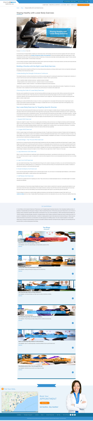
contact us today (20, 193)
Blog (22, 7)
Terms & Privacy (66, 414)
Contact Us (74, 4)
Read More (20, 246)
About (68, 4)
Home (18, 7)
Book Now (44, 403)
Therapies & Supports (28, 414)
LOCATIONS (63, 4)
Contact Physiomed (50, 414)
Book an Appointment (83, 4)
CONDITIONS (45, 4)
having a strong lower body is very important (40, 55)
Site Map (58, 414)
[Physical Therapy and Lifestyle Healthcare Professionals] (9, 2)
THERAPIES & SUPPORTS (54, 4)
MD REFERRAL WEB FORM (70, 1)
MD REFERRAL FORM (82, 1)
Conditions (19, 414)
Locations (37, 414)
